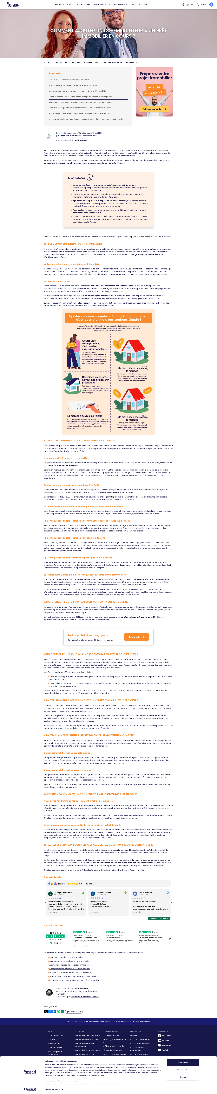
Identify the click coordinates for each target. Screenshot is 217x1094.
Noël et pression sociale (113, 1046)
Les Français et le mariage (114, 1054)
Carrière (51, 1039)
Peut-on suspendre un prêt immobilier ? (67, 957)
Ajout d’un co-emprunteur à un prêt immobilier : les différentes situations (80, 108)
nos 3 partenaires (59, 1065)
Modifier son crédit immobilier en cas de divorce (70, 972)
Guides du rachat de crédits (87, 1035)
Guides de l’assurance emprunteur (84, 1044)
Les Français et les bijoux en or (115, 1040)
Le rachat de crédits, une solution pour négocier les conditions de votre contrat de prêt (86, 119)
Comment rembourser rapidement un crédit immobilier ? (74, 980)
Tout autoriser (182, 1062)
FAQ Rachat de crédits (140, 1039)
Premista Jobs (54, 1043)
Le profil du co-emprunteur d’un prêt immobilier (69, 80)
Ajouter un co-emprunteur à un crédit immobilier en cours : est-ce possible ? (81, 102)
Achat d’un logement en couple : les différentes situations (73, 85)
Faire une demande (152, 109)
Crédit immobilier (83, 4)
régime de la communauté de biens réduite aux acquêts (146, 525)
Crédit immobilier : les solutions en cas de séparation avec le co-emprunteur (81, 97)
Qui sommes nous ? (56, 1035)
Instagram (166, 1045)
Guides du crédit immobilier (87, 1039)
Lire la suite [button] (52, 912)
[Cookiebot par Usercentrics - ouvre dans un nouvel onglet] (30, 1089)
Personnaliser (181, 1070)
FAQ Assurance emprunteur (137, 1049)
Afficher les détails (52, 1090)
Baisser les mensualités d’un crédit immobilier (69, 968)
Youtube (166, 1050)
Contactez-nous (55, 1047)
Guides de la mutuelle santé (87, 1050)
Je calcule (134, 637)
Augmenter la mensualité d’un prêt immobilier (69, 961)
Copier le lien (75, 1012)
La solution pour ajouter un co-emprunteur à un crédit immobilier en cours (80, 113)
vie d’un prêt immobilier (67, 150)
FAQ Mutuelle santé (139, 1054)
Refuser (183, 1077)
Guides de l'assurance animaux (84, 1055)
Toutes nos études (111, 1035)
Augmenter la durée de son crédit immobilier (69, 965)
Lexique (133, 1035)
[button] (171, 902)
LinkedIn (95, 996)
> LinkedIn (60, 994)
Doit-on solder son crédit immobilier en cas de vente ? (73, 976)
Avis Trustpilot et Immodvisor (55, 1053)
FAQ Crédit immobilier (140, 1043)
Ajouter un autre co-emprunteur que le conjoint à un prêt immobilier (77, 91)
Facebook (166, 1036)
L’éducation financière (112, 1050)
